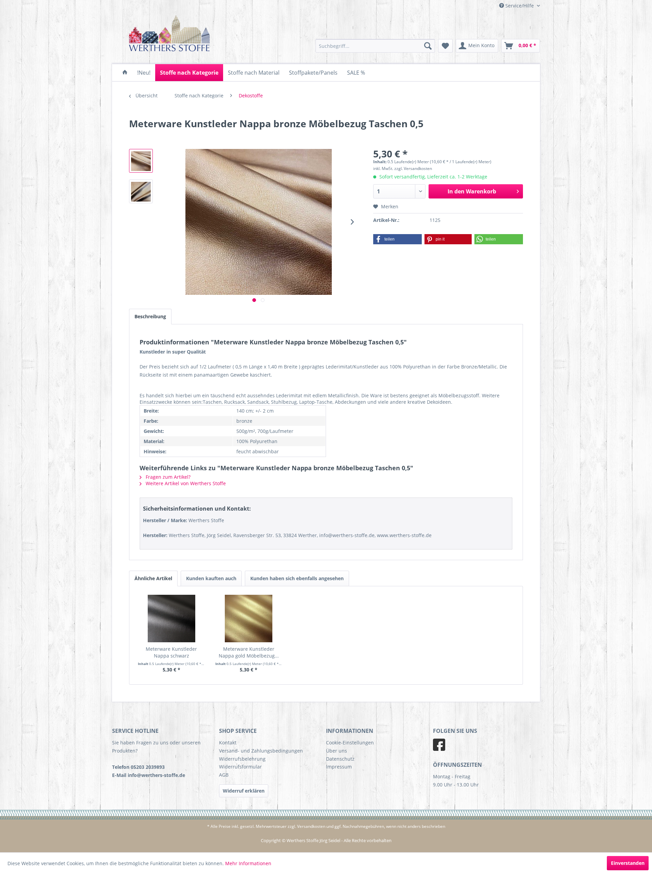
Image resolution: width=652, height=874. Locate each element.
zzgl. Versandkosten (413, 168)
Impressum (339, 766)
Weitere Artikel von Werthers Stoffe (185, 483)
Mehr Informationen (248, 863)
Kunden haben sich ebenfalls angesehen (297, 578)
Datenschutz (340, 759)
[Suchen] (428, 46)
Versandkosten (311, 826)
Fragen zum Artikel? (167, 477)
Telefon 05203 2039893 (138, 767)
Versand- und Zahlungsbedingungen (261, 750)
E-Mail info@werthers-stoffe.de (148, 775)
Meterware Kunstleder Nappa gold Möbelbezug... (249, 652)
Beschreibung (150, 316)
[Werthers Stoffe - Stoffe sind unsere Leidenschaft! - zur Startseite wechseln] (169, 34)
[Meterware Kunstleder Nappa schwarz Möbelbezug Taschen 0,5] (171, 618)
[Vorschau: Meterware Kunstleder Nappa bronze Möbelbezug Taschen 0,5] (141, 161)
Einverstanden (628, 863)
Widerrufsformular (240, 766)
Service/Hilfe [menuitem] (519, 5)
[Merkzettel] (445, 46)
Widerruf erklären (244, 790)
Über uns (336, 750)
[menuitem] (375, 46)
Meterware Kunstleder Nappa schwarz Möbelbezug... (171, 652)
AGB (224, 775)
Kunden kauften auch (211, 578)
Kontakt (227, 742)
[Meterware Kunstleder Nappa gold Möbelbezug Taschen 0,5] (249, 618)
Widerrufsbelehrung (242, 759)
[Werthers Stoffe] (124, 72)
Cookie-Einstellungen (350, 742)
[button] (397, 239)
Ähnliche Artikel (153, 578)
